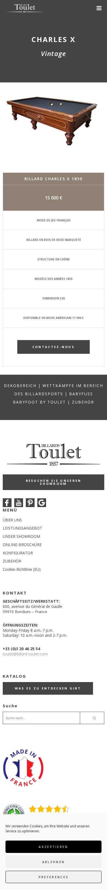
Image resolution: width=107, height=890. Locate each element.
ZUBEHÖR (83, 402)
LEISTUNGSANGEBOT (22, 528)
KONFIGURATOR (18, 552)
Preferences (53, 877)
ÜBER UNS (12, 519)
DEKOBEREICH (20, 385)
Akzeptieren (53, 847)
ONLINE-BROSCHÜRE (22, 544)
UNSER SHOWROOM (21, 536)
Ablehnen (53, 862)
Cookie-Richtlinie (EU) (22, 569)
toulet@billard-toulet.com (25, 654)
